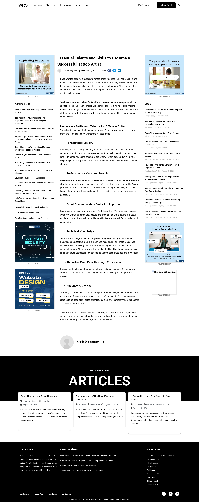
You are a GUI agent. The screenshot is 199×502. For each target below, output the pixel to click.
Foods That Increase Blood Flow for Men (162, 133)
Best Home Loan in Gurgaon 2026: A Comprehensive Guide (86, 460)
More (87, 5)
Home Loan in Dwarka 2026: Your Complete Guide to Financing (88, 456)
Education (138, 404)
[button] (166, 5)
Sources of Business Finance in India (31, 178)
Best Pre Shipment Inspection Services (31, 218)
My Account (143, 5)
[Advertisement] (99, 31)
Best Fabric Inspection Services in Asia (31, 207)
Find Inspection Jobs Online (27, 213)
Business (37, 5)
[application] (91, 5)
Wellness (82, 404)
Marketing (50, 5)
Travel (78, 5)
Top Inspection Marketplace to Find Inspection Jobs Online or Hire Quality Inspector (31, 120)
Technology (65, 5)
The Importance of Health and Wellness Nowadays (82, 470)
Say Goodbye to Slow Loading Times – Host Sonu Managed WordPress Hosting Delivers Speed (34, 139)
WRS (23, 5)
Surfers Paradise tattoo (99, 102)
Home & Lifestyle (31, 401)
